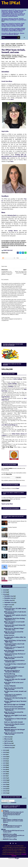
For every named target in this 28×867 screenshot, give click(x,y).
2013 (4, 771)
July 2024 (7, 606)
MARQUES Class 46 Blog (10, 834)
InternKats (19, 43)
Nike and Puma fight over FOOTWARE (14, 704)
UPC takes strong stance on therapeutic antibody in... (12, 671)
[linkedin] (15, 843)
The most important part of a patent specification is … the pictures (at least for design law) (17, 573)
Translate (13, 802)
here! (2, 21)
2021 (4, 754)
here (17, 488)
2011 (4, 776)
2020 (4, 756)
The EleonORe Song (9, 674)
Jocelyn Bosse (13, 230)
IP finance (6, 811)
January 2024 (8, 747)
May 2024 (7, 739)
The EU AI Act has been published (13, 706)
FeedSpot (11, 386)
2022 (4, 752)
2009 (4, 780)
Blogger (17, 858)
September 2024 (9, 602)
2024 (4, 594)
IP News (20, 56)
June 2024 (7, 737)
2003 (4, 793)
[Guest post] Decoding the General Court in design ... (14, 725)
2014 (4, 769)
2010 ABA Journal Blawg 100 (9, 425)
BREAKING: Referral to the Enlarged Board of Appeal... (14, 730)
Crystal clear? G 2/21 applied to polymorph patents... (13, 695)
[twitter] (13, 843)
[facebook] (10, 843)
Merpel (14, 45)
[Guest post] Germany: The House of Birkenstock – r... (14, 654)
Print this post (8, 250)
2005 (4, 788)
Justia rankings (17, 379)
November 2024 (9, 598)
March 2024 (7, 743)
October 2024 (8, 600)
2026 (4, 590)
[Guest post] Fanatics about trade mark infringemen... (14, 644)
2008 (4, 782)
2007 (4, 784)
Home (3, 43)
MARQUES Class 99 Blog (10, 839)
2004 (4, 790)
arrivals (8, 43)
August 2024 (8, 604)
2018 (4, 761)
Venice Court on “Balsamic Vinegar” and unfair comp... (14, 629)
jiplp (4, 829)
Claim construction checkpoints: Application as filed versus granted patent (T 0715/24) (16, 556)
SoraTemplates (10, 854)
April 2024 (7, 741)
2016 (4, 765)
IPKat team (8, 45)
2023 (4, 750)
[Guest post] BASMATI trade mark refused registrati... (14, 668)
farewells (13, 43)
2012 (4, 773)
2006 (4, 786)
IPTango (5, 824)
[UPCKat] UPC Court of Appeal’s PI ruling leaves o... (14, 648)
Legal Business (5, 397)
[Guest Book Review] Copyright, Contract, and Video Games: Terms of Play (16, 579)
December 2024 (8, 596)
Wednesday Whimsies (10, 727)
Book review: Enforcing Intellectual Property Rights (14, 651)
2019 (4, 758)
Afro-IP (5, 818)
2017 (4, 763)
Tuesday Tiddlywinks (10, 686)
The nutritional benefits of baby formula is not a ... (13, 676)
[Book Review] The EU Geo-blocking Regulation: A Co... (14, 619)
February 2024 (8, 745)
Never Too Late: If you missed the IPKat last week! (13, 632)
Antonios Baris (12, 215)
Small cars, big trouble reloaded (13, 722)
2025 (4, 592)
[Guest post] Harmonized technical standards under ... (14, 661)
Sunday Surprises (12, 527)
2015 (4, 767)
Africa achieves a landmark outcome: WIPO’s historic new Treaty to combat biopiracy (13, 821)
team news (20, 45)
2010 (4, 778)
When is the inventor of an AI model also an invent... (14, 622)
